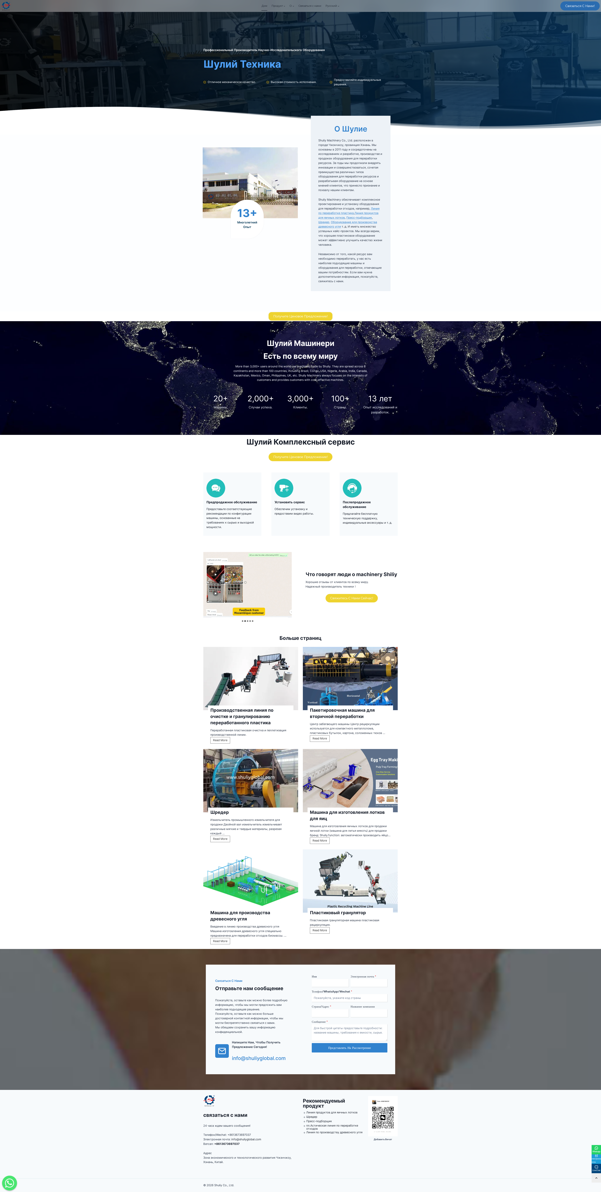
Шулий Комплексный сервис (300, 441)
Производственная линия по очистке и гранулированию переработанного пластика (241, 716)
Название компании (363, 1006)
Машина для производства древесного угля (240, 916)
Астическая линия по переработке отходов (332, 1127)
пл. (308, 1125)
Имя (314, 976)
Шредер (219, 812)
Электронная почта (363, 976)
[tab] (242, 621)
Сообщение (320, 1022)
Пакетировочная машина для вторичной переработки (342, 713)
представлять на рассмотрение (349, 1047)
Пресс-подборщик (359, 217)
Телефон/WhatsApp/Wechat (332, 991)
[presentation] (250, 678)
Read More (221, 741)
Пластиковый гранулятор (338, 912)
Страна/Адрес (321, 1006)
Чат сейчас (559, 1170)
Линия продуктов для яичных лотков (331, 1112)
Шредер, (324, 222)
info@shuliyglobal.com (246, 1139)
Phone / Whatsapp (543, 1159)
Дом (264, 5)
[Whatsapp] (9, 1183)
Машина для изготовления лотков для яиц (347, 815)
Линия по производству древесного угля (334, 1132)
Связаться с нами (309, 5)
